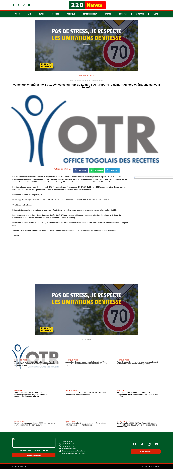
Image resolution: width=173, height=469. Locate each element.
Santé (155, 14)
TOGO (17, 14)
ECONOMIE (123, 14)
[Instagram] (149, 444)
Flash (41, 14)
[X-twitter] (142, 444)
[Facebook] (134, 444)
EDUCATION (140, 14)
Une (29, 14)
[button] (80, 170)
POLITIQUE (71, 14)
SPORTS (108, 14)
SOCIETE (55, 14)
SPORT (67, 421)
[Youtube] (157, 444)
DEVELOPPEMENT (90, 14)
